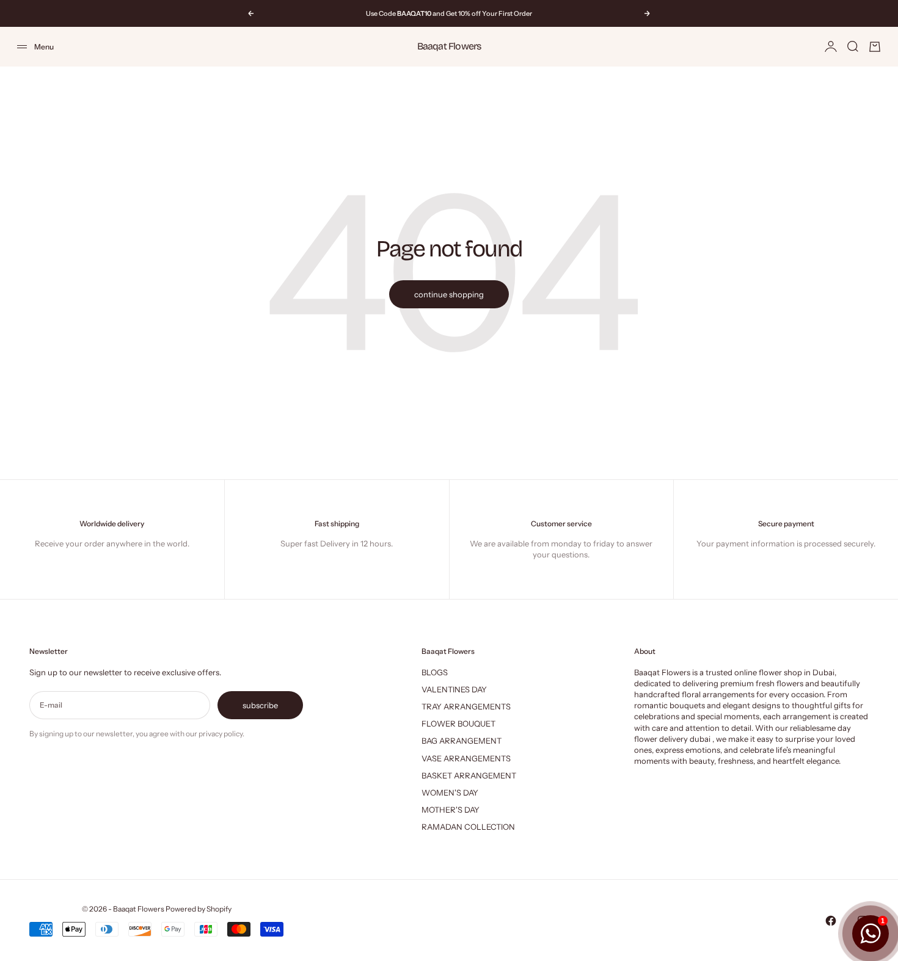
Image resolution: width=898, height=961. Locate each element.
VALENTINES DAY (454, 689)
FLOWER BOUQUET (458, 723)
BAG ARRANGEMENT (462, 740)
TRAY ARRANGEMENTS (466, 706)
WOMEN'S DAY (450, 792)
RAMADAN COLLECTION (468, 827)
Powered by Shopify (199, 908)
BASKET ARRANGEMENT (469, 775)
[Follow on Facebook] (831, 921)
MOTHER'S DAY (451, 809)
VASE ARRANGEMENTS (466, 758)
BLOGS (435, 672)
